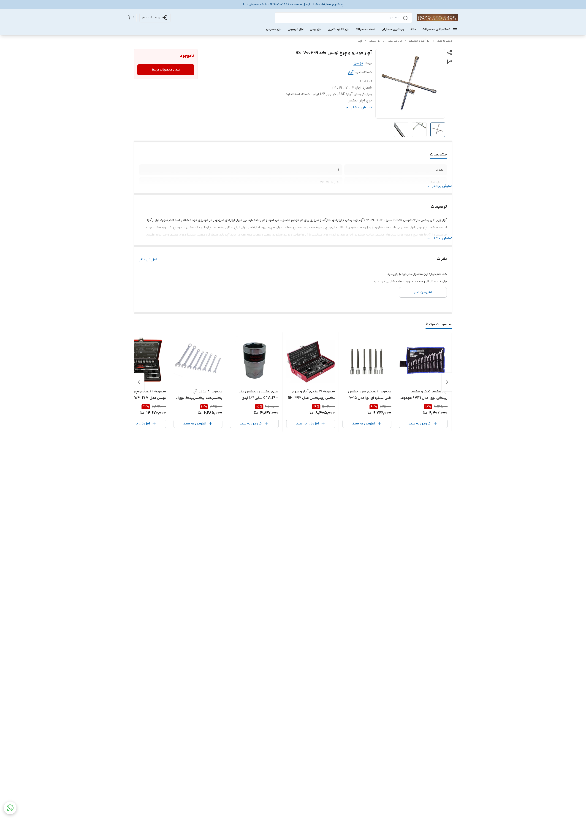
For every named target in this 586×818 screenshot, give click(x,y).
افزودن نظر (148, 259)
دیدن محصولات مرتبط (166, 69)
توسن (358, 63)
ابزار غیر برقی (395, 41)
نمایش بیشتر (442, 186)
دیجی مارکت (444, 41)
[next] (138, 382)
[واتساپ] (10, 808)
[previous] (447, 382)
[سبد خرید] (131, 17)
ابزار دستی (374, 41)
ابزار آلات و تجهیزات (419, 41)
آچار (360, 41)
